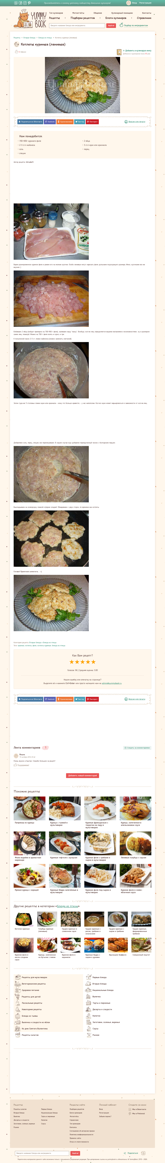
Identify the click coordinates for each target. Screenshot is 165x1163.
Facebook (51, 122)
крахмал (21, 646)
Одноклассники (66, 122)
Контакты (146, 13)
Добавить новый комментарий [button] (82, 776)
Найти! (111, 26)
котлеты (28, 646)
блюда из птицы (58, 646)
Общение (98, 13)
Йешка (22, 755)
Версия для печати (137, 122)
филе (34, 646)
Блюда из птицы (49, 643)
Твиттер (81, 122)
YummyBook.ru (30, 19)
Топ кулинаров (56, 13)
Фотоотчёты (78, 13)
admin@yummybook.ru (112, 683)
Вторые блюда (35, 643)
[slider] (82, 662)
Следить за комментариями (138, 748)
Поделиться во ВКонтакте (31, 122)
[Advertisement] (82, 183)
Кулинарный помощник (122, 13)
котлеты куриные (44, 646)
